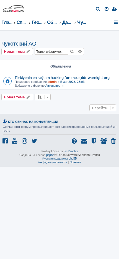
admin (52, 82)
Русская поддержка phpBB (59, 158)
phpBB (50, 154)
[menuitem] (98, 9)
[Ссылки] (116, 22)
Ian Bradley (71, 151)
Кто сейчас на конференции (33, 121)
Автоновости (54, 86)
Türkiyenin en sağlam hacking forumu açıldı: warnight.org (62, 77)
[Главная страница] (13, 7)
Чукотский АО (19, 43)
